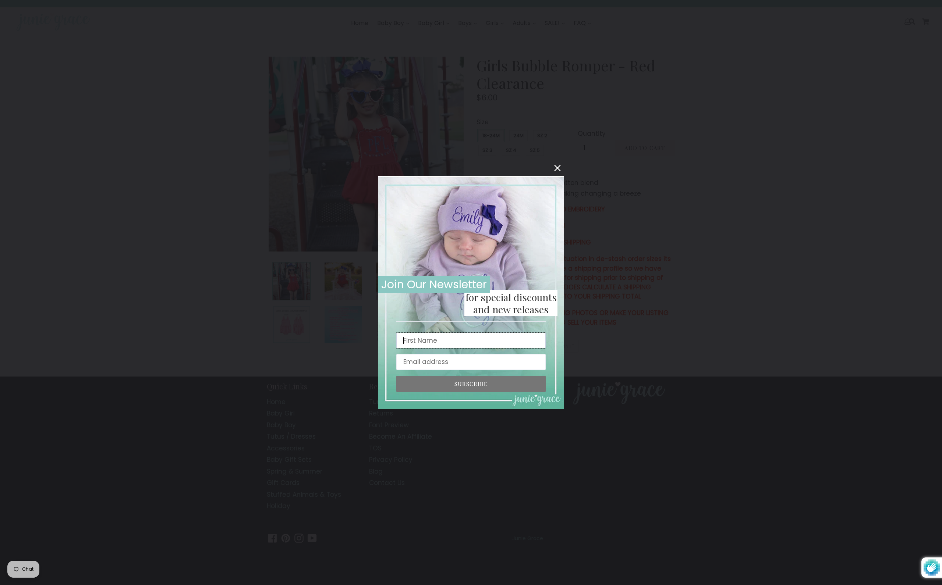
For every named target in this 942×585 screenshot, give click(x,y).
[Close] (557, 168)
